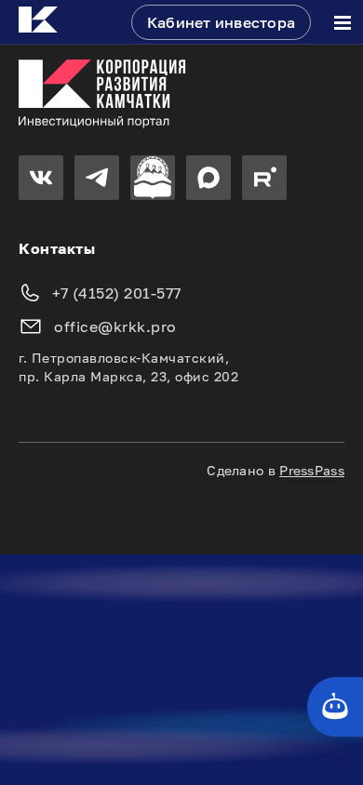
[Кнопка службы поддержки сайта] (335, 707)
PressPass (311, 470)
